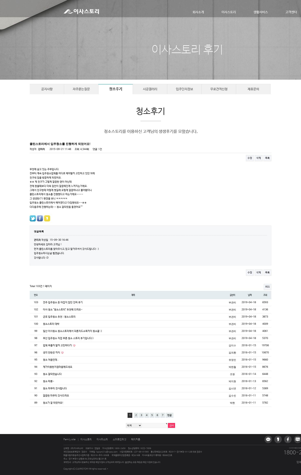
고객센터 (291, 12)
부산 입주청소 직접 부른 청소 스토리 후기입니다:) (68, 338)
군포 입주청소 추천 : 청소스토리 (59, 316)
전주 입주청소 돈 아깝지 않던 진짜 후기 (63, 302)
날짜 (250, 295)
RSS (267, 287)
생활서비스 (260, 12)
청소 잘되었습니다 (52, 374)
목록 (267, 158)
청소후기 (115, 89)
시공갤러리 (150, 89)
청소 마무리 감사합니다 (55, 388)
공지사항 (47, 89)
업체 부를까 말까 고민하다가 (57, 345)
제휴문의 (253, 89)
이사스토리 (229, 12)
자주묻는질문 (81, 89)
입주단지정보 (184, 89)
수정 (250, 158)
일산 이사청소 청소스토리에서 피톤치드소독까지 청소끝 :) (72, 331)
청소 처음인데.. (51, 359)
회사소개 (198, 12)
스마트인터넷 (119, 439)
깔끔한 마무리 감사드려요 (56, 395)
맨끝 (169, 415)
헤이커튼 (135, 439)
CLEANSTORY (82, 469)
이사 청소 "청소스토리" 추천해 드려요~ (63, 309)
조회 (265, 295)
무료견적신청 (218, 89)
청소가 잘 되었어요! (53, 402)
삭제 (258, 158)
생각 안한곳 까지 (52, 352)
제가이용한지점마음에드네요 (57, 367)
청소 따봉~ (48, 381)
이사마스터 (102, 439)
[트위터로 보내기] (33, 218)
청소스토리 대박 (51, 324)
